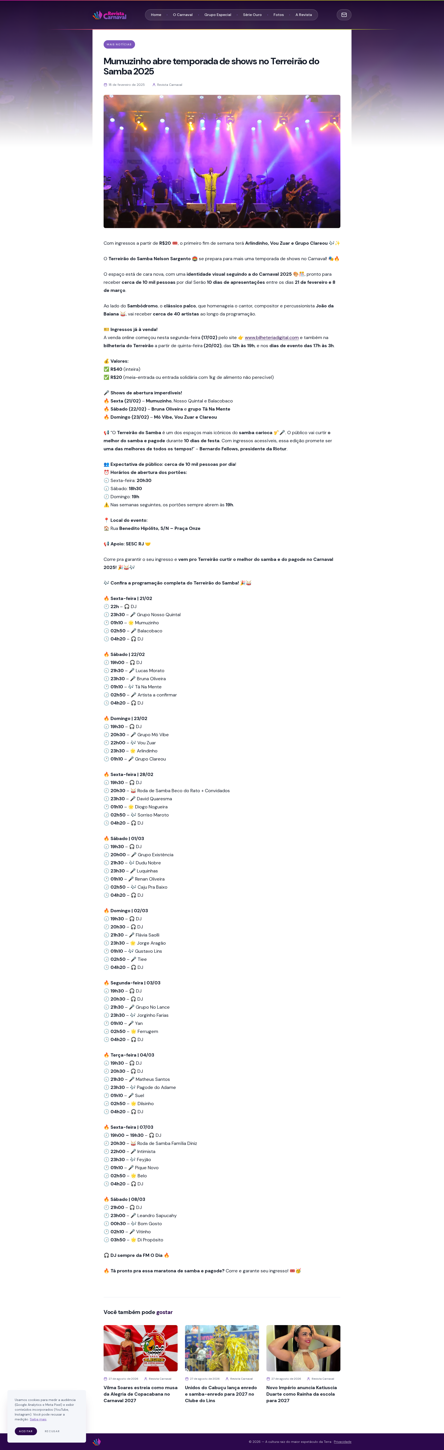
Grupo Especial (217, 14)
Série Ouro (252, 14)
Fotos (279, 14)
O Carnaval (183, 14)
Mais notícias (119, 44)
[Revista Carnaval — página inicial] (109, 14)
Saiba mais (38, 1419)
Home (156, 14)
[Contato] (344, 14)
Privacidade (343, 1442)
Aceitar (26, 1431)
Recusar (52, 1431)
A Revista (304, 14)
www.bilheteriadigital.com (272, 337)
